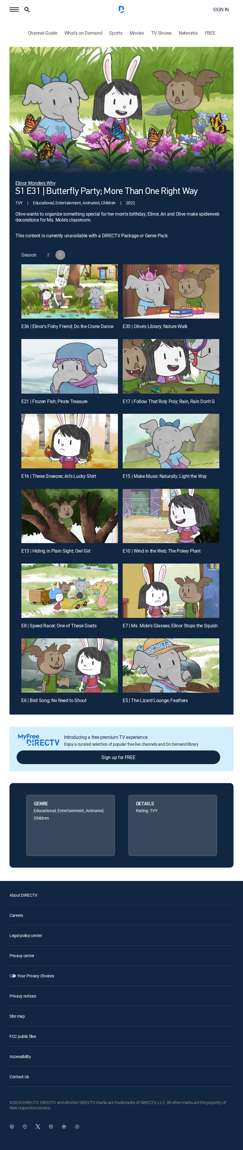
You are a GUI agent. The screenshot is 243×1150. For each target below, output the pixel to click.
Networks (188, 33)
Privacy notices (22, 996)
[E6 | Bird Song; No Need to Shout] (69, 665)
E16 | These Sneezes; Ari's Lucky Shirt (58, 476)
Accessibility (20, 1056)
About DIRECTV (23, 895)
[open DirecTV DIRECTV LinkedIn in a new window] (11, 1126)
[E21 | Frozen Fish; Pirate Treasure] (69, 366)
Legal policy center (25, 935)
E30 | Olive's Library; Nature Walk (155, 326)
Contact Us (19, 1076)
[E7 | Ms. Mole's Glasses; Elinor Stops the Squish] (171, 591)
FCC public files (22, 1036)
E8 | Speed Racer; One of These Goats (58, 625)
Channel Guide (42, 33)
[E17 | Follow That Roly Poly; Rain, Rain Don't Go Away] (171, 366)
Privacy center (21, 955)
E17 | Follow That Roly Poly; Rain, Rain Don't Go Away (176, 401)
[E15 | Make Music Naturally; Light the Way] (171, 441)
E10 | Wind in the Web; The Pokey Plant (162, 551)
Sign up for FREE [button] (118, 757)
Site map (17, 1016)
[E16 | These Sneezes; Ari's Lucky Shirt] (69, 441)
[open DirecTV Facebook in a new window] (25, 1126)
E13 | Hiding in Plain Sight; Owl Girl (55, 551)
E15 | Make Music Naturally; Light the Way (165, 476)
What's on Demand (83, 33)
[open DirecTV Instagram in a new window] (51, 1126)
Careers (16, 915)
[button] (14, 9)
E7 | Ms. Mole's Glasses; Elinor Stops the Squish (170, 625)
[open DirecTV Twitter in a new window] (38, 1126)
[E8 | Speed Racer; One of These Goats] (69, 591)
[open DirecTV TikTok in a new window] (77, 1126)
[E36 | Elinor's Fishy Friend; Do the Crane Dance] (69, 291)
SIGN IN (221, 9)
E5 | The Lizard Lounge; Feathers (155, 700)
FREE (210, 33)
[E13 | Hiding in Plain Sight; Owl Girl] (69, 516)
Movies (137, 33)
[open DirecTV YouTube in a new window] (64, 1126)
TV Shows (161, 33)
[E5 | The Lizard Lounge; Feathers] (171, 665)
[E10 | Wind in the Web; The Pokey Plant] (171, 516)
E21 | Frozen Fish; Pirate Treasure (54, 401)
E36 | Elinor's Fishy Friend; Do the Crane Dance (67, 326)
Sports (115, 33)
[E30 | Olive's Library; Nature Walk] (171, 291)
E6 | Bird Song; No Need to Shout (54, 700)
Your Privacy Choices (35, 976)
